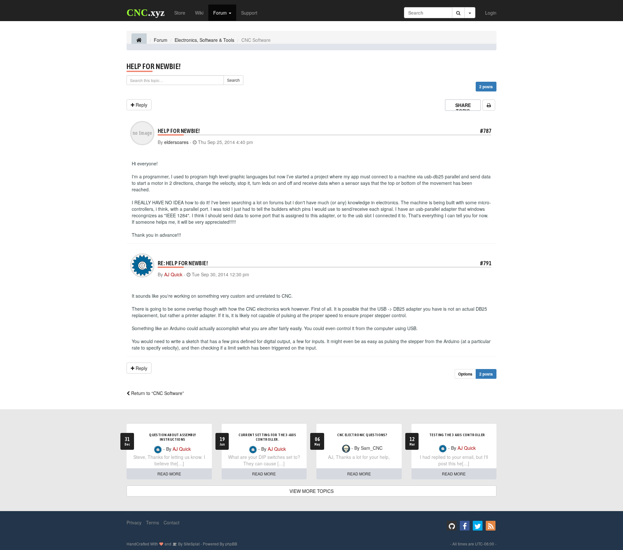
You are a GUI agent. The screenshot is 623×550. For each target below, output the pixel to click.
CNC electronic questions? (362, 435)
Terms (152, 522)
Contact (171, 522)
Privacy (134, 522)
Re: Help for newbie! (183, 263)
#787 (485, 130)
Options (465, 374)
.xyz (146, 12)
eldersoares (176, 142)
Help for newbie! (154, 66)
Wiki (199, 12)
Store (179, 12)
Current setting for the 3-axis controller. (267, 437)
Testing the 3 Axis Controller (457, 435)
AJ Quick (173, 274)
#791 (485, 263)
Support (249, 12)
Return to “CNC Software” (157, 393)
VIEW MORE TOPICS (311, 491)
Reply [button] (140, 105)
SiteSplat (191, 543)
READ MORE (169, 473)
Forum (220, 12)
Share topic (463, 108)
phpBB (231, 543)
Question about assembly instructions (172, 437)
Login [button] (490, 12)
